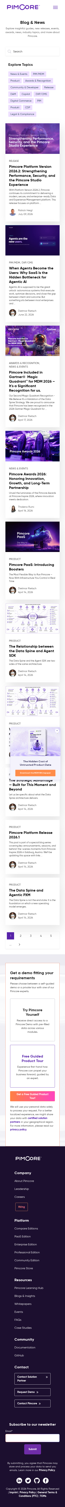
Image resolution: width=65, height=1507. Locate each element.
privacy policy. (18, 1129)
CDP (27, 107)
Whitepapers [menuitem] (22, 1304)
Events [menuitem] (18, 1312)
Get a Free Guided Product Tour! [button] (32, 1096)
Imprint (13, 1492)
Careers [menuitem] (19, 1197)
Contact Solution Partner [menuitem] (27, 1378)
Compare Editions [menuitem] (26, 1228)
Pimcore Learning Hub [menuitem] (28, 1288)
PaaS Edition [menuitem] (22, 1236)
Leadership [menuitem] (21, 1189)
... (10, 944)
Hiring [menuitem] (21, 1206)
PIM (39, 100)
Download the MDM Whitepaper (35, 773)
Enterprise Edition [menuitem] (25, 1244)
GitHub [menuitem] (19, 1355)
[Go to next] (19, 944)
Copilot (26, 94)
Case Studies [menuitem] (23, 1327)
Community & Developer (24, 87)
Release (48, 87)
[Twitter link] (28, 1480)
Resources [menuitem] (23, 1280)
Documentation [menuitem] (24, 1347)
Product (15, 80)
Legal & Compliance (22, 114)
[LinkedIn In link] (46, 1480)
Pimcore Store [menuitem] (23, 1268)
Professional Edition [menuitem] (27, 1252)
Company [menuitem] (22, 1173)
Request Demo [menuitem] (26, 1392)
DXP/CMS (41, 94)
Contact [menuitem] (21, 1367)
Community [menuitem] (24, 1339)
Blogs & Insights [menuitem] (24, 1296)
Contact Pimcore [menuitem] (27, 1403)
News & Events (18, 74)
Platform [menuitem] (21, 1220)
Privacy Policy (47, 1470)
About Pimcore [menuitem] (24, 1181)
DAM (13, 94)
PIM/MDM (38, 74)
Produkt (14, 107)
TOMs (43, 1496)
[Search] (10, 51)
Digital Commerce (20, 100)
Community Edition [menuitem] (26, 1260)
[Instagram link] (37, 1480)
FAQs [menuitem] (17, 1319)
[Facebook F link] (19, 1480)
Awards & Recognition (38, 80)
